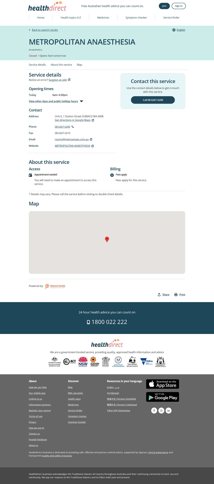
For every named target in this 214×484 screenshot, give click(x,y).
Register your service (40, 410)
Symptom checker (136, 17)
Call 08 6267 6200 (153, 100)
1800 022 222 (108, 322)
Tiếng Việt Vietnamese (118, 410)
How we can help (38, 387)
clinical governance (158, 452)
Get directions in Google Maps (73, 120)
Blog (70, 387)
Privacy (32, 422)
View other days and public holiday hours (53, 101)
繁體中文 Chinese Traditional (122, 404)
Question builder (77, 422)
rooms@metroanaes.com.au (72, 139)
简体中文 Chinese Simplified (121, 398)
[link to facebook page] (154, 411)
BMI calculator (75, 393)
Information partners (40, 404)
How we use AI (36, 427)
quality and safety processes (57, 455)
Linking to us (35, 398)
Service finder (171, 17)
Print (182, 294)
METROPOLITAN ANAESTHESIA (72, 146)
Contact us (34, 433)
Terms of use (35, 416)
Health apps (74, 398)
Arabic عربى (113, 387)
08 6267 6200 (62, 127)
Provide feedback (38, 439)
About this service (61, 64)
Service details (37, 64)
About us (33, 445)
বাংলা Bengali (113, 393)
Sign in (178, 5)
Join (164, 5)
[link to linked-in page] (169, 411)
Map (79, 64)
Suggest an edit (58, 80)
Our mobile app (37, 393)
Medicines (103, 17)
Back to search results (45, 30)
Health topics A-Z (71, 17)
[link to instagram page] (161, 411)
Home (40, 17)
